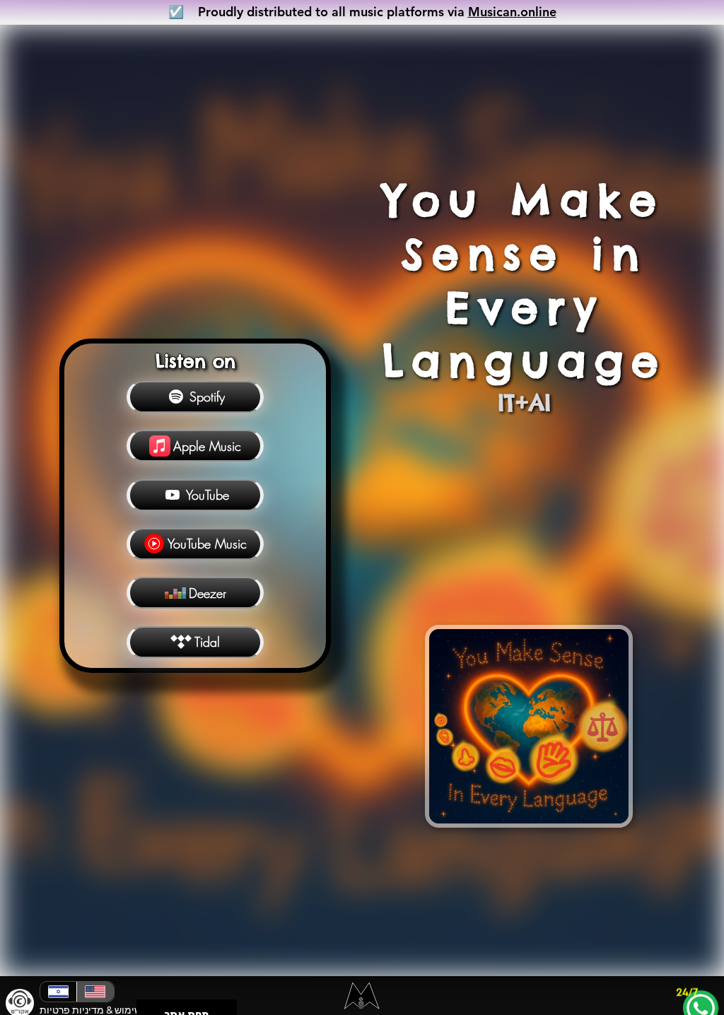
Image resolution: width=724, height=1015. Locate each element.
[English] (94, 992)
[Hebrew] (58, 992)
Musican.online (512, 12)
